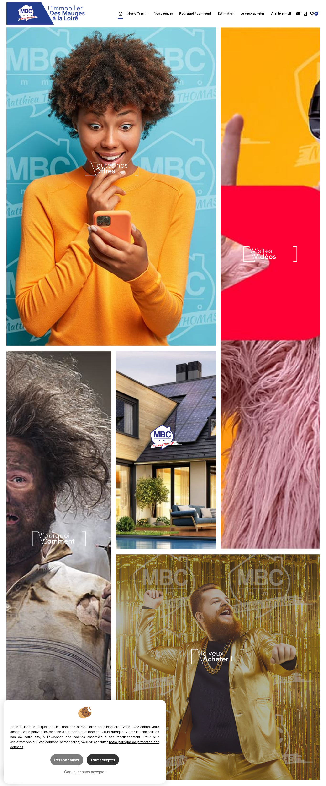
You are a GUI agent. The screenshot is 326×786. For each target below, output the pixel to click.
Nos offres (135, 13)
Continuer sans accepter (84, 772)
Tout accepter (102, 760)
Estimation (226, 13)
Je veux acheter (253, 13)
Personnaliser (66, 760)
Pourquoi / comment (195, 13)
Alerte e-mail (281, 13)
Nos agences (163, 13)
